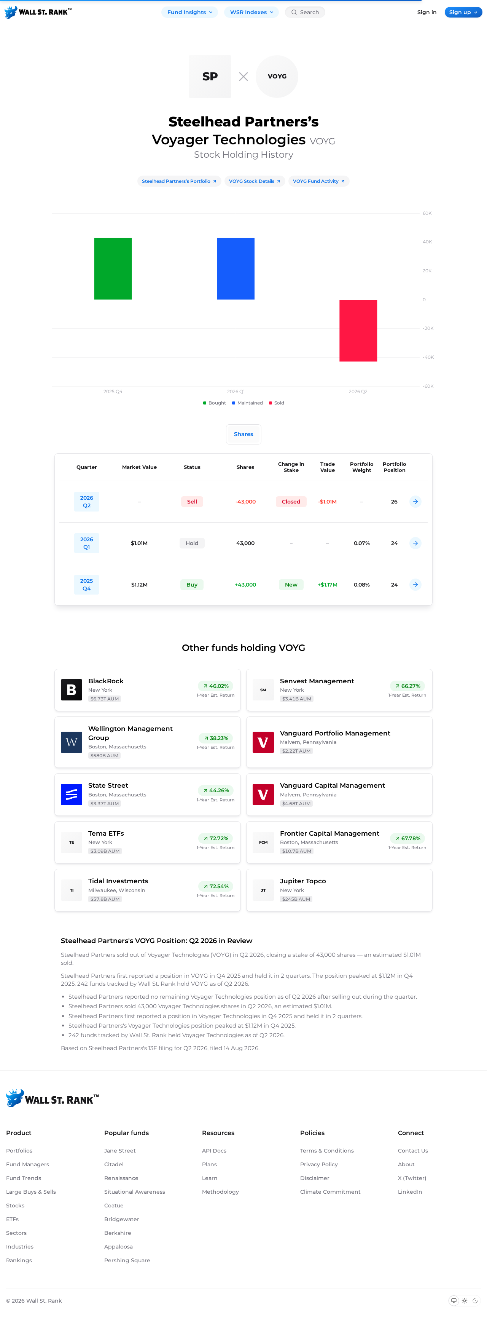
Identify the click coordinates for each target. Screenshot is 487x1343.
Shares (243, 434)
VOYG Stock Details (251, 181)
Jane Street (120, 1150)
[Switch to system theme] (454, 1300)
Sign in (427, 12)
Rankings (19, 1260)
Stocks (15, 1205)
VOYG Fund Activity (316, 181)
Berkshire (117, 1232)
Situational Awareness (134, 1191)
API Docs (214, 1150)
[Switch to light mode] (464, 1300)
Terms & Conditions (327, 1150)
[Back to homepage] (38, 12)
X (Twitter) (412, 1178)
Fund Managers (27, 1164)
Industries (19, 1246)
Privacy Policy (319, 1164)
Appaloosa (118, 1246)
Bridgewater (121, 1219)
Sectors (16, 1232)
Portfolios (19, 1150)
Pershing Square (127, 1260)
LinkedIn (410, 1191)
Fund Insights (186, 12)
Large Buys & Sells (31, 1191)
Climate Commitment (330, 1191)
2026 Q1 (86, 543)
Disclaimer (314, 1178)
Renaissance (121, 1178)
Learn (210, 1178)
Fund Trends (23, 1178)
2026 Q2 (86, 501)
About (406, 1164)
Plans (209, 1164)
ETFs (12, 1219)
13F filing (161, 1048)
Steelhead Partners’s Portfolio (176, 181)
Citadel (114, 1164)
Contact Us (413, 1150)
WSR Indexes (248, 12)
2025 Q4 (86, 584)
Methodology (220, 1191)
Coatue (114, 1205)
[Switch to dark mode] (475, 1300)
